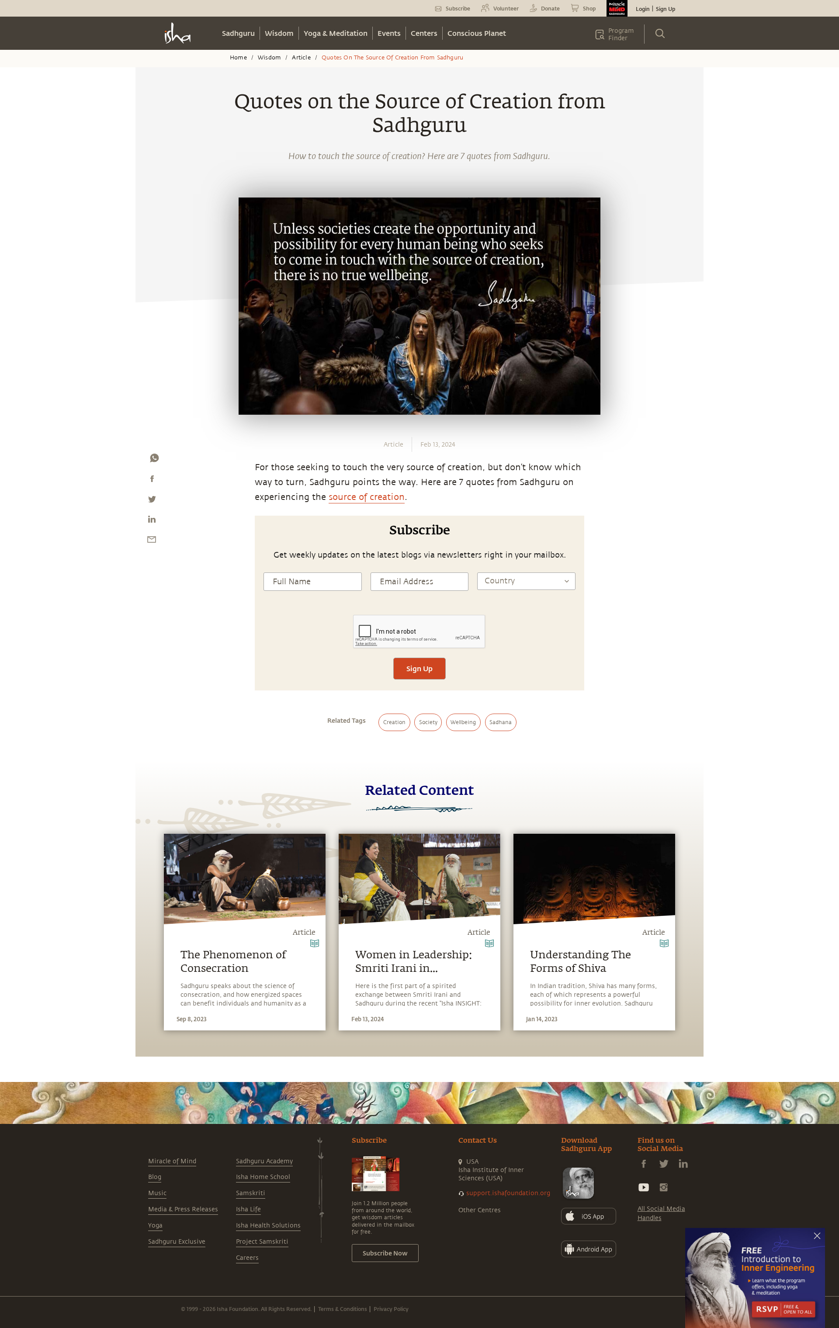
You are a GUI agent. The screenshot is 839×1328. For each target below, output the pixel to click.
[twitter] (152, 501)
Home (238, 58)
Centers (424, 33)
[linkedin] (152, 521)
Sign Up (665, 8)
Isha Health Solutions (268, 1225)
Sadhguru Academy (264, 1161)
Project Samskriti (262, 1241)
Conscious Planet (476, 33)
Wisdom (279, 33)
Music (157, 1193)
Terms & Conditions (342, 1308)
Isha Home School (263, 1177)
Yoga (155, 1225)
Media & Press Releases (183, 1209)
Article (301, 58)
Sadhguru (238, 33)
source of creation (367, 497)
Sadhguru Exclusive (176, 1241)
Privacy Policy (391, 1308)
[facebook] (152, 480)
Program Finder (621, 35)
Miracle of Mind (172, 1161)
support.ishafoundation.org (508, 1193)
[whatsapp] (154, 460)
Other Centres (479, 1210)
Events (389, 33)
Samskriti (250, 1193)
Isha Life (248, 1209)
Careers (247, 1258)
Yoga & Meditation (335, 33)
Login (643, 8)
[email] (152, 541)
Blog (154, 1177)
